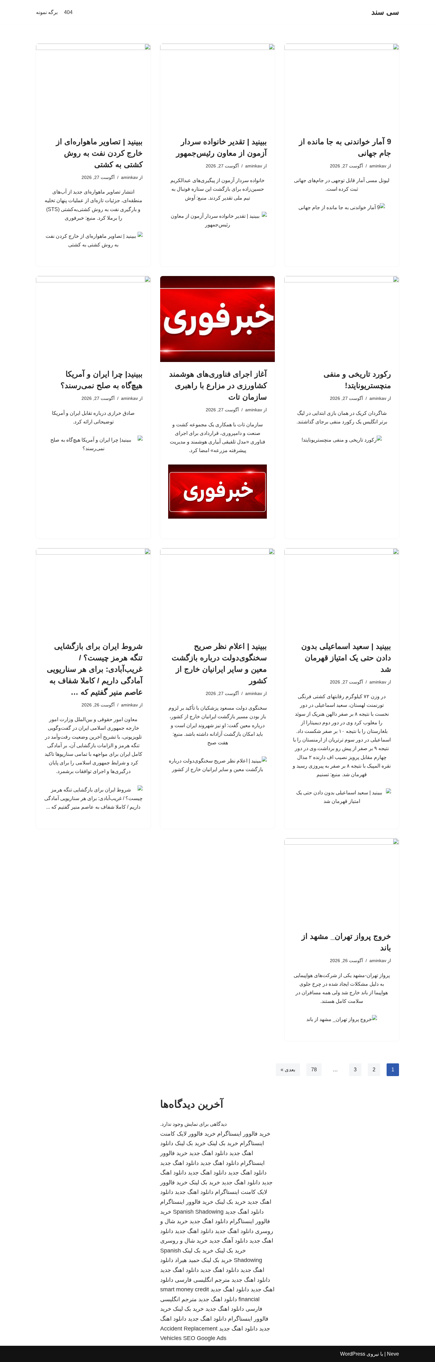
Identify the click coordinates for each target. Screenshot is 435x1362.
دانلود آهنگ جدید (228, 1241)
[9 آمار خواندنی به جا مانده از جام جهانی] (341, 87)
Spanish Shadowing (198, 1212)
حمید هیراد (187, 1260)
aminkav (377, 165)
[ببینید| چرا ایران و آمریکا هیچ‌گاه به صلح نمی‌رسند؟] (93, 319)
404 (68, 12)
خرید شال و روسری (184, 1241)
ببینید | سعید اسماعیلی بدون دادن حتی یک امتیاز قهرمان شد (346, 657)
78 (314, 1069)
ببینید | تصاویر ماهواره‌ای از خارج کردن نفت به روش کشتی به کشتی (99, 153)
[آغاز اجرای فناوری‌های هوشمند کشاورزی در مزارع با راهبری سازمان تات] (217, 319)
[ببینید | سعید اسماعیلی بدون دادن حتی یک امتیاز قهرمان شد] (341, 591)
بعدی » (288, 1069)
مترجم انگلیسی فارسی (202, 1280)
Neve (393, 1354)
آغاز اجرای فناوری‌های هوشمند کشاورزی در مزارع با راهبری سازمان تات (218, 385)
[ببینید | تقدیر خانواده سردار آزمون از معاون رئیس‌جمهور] (217, 87)
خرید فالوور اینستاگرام (243, 1134)
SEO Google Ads (204, 1338)
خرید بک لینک (222, 1143)
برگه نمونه (47, 12)
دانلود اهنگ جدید (208, 1153)
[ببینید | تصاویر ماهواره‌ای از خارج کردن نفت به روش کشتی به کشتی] (93, 87)
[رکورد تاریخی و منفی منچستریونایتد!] (341, 319)
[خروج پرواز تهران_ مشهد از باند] (341, 881)
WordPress (352, 1354)
